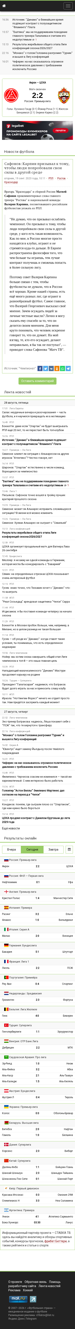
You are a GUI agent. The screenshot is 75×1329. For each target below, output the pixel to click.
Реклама (14, 1290)
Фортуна (68, 999)
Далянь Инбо (10, 1167)
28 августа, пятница (16, 402)
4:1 (37, 1216)
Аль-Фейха (8, 1069)
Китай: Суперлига (19, 1160)
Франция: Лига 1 (19, 961)
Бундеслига (15, 556)
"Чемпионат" (27, 368)
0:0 (37, 1113)
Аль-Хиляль (66, 1081)
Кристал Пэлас (11, 898)
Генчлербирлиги (11, 1031)
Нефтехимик (9, 882)
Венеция (67, 935)
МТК (70, 1047)
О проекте (15, 1282)
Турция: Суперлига (20, 1025)
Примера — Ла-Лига (20, 450)
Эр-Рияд (7, 1063)
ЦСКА (42, 82)
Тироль (69, 1097)
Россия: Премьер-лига (37, 101)
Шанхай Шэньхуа (12, 1173)
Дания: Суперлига (20, 1144)
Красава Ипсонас (12, 1194)
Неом (69, 1063)
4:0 (37, 1015)
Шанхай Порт (65, 1178)
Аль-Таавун (66, 1075)
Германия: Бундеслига (23, 945)
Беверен (68, 1015)
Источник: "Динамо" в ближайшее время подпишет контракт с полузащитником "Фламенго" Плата (37, 23)
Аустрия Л (8, 1097)
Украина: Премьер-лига (23, 1106)
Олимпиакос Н (11, 1200)
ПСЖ (70, 968)
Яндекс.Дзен (16, 1318)
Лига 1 (13, 491)
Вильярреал (66, 919)
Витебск (7, 1129)
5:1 (37, 951)
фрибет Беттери (55, 1241)
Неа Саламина (64, 1200)
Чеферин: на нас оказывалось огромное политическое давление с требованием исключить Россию (37, 65)
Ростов (61, 178)
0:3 (37, 1194)
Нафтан (68, 1129)
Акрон (32, 82)
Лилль (5, 968)
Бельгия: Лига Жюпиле (23, 1009)
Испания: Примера (20, 907)
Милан (6, 935)
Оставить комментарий (37, 381)
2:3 (37, 999)
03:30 (37, 1222)
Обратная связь (36, 1282)
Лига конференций (19, 528)
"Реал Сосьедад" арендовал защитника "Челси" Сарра (36, 601)
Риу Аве (6, 983)
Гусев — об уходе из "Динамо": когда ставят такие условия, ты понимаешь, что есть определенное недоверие (33, 642)
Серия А (13, 745)
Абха (70, 1069)
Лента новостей (17, 392)
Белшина (67, 1135)
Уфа (70, 882)
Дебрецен (8, 1047)
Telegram (31, 1318)
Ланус (69, 1222)
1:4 (37, 898)
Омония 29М (65, 1194)
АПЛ (11, 597)
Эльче (69, 914)
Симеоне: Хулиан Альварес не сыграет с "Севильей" (34, 522)
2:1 (37, 1075)
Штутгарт (67, 951)
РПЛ (51, 178)
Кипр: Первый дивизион (24, 1188)
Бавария (7, 951)
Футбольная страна (40, 1308)
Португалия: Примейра (23, 977)
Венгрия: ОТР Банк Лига (23, 1041)
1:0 (37, 919)
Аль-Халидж (9, 1081)
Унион (5, 1216)
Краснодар (11, 182)
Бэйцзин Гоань (64, 1167)
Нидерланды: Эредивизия (25, 993)
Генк (4, 1015)
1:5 (37, 1081)
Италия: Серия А (19, 929)
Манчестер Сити (63, 898)
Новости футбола (19, 152)
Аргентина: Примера (21, 1210)
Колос (6, 1113)
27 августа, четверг (16, 711)
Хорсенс (7, 1151)
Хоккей (28, 1290)
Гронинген (8, 999)
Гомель (6, 1135)
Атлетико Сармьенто (61, 1216)
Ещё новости (11, 828)
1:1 (38, 1031)
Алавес (6, 919)
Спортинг (67, 983)
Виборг (69, 1151)
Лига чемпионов (18, 653)
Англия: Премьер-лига (22, 891)
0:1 (38, 882)
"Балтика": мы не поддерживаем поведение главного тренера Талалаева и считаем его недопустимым (39, 35)
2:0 (37, 935)
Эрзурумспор (65, 1031)
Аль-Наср (7, 1075)
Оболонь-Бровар (63, 1113)
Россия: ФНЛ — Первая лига (26, 875)
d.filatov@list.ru (45, 1315)
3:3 (37, 1200)
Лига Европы (16, 408)
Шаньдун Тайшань (62, 1173)
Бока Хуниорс (10, 1222)
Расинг (6, 914)
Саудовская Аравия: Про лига (27, 1057)
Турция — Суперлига (20, 680)
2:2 (37, 866)
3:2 (37, 914)
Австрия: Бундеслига (22, 1091)
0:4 (37, 983)
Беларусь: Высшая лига (24, 1122)
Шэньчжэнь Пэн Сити (15, 1178)
